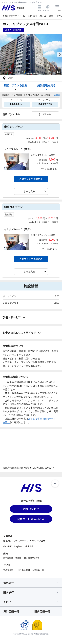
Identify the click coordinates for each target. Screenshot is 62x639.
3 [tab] (31, 73)
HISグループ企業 (37, 540)
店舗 (39, 10)
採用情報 (29, 546)
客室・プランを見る (15, 85)
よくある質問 (24, 569)
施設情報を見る (46, 85)
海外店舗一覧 (11, 611)
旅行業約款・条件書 (12, 558)
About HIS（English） (13, 546)
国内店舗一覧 (42, 611)
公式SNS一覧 (38, 569)
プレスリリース (21, 540)
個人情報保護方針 (32, 558)
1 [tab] (25, 73)
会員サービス (48, 10)
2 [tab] (28, 73)
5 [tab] (37, 73)
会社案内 (7, 540)
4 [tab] (34, 73)
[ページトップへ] (55, 483)
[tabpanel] (31, 54)
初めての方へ (9, 569)
